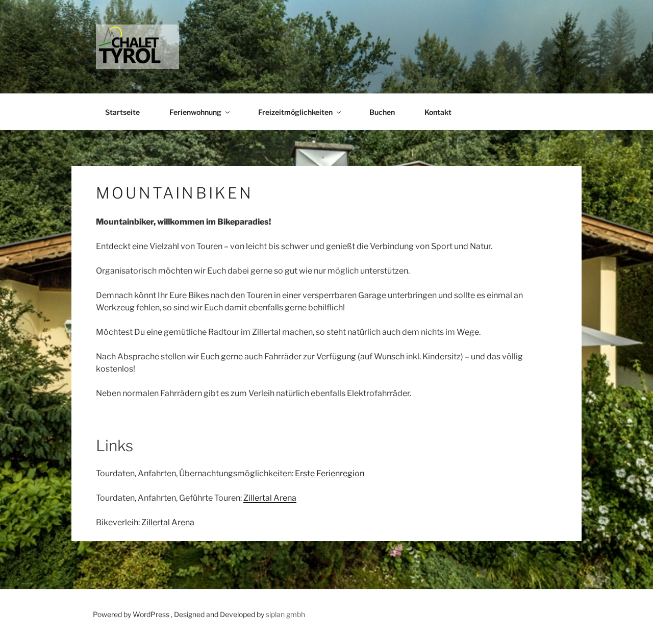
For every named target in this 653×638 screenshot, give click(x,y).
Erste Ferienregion (329, 473)
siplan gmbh (285, 614)
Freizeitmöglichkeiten (295, 112)
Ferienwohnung (195, 112)
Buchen (382, 112)
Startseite (122, 112)
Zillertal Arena (269, 498)
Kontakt (437, 112)
